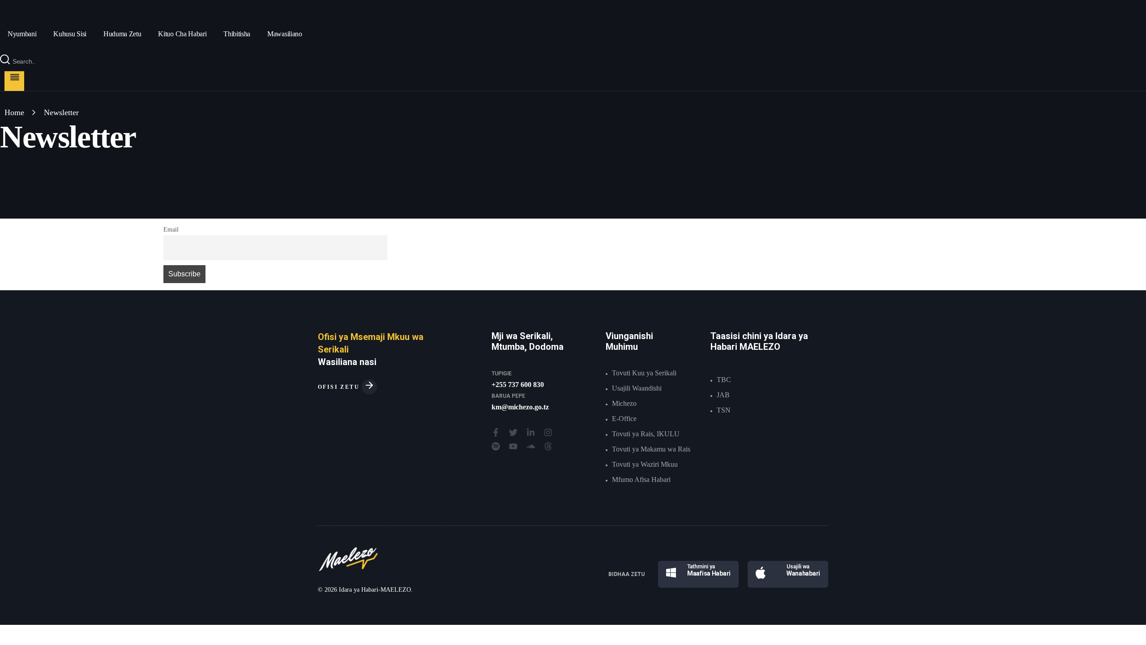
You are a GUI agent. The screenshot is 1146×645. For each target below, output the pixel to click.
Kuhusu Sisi (69, 34)
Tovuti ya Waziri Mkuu (645, 464)
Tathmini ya (701, 566)
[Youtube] (513, 446)
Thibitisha (236, 34)
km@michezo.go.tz (520, 407)
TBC (724, 379)
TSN (724, 410)
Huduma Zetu (122, 34)
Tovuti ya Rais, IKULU (646, 434)
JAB (723, 395)
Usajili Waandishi (637, 388)
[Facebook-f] (496, 432)
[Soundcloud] (530, 446)
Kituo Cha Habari (182, 34)
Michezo (624, 403)
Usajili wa (798, 566)
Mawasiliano (284, 34)
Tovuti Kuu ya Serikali (644, 373)
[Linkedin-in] (530, 432)
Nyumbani (22, 34)
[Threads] (548, 446)
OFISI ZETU (340, 387)
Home (14, 112)
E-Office (624, 418)
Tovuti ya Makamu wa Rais (651, 449)
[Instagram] (548, 432)
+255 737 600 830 (518, 384)
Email (171, 229)
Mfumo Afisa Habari (641, 479)
